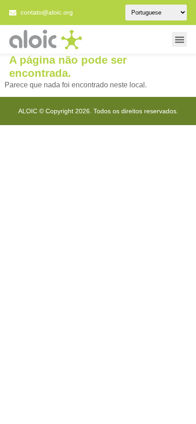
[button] (179, 39)
